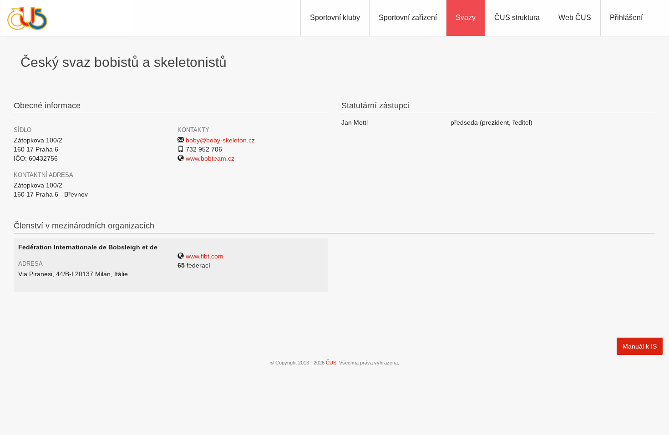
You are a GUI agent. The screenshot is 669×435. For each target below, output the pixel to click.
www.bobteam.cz (210, 158)
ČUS (331, 362)
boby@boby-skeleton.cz (220, 140)
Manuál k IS (640, 346)
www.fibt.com (204, 256)
